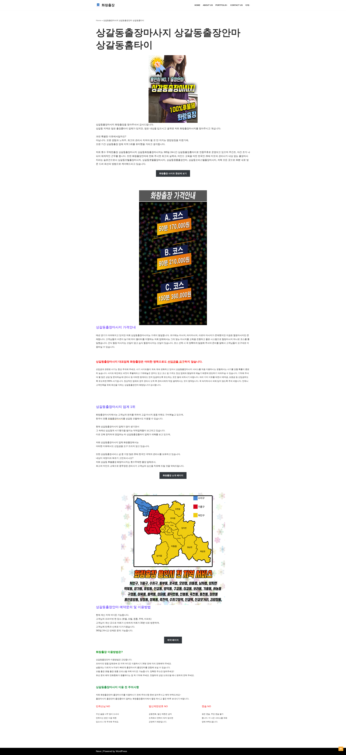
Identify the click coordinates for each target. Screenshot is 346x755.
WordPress (121, 751)
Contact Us (236, 5)
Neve (98, 751)
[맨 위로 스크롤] (340, 749)
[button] (227, 5)
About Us (208, 5)
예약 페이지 (173, 640)
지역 (247, 5)
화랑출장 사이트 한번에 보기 (173, 173)
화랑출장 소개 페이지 (173, 475)
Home (197, 5)
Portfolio (221, 5)
